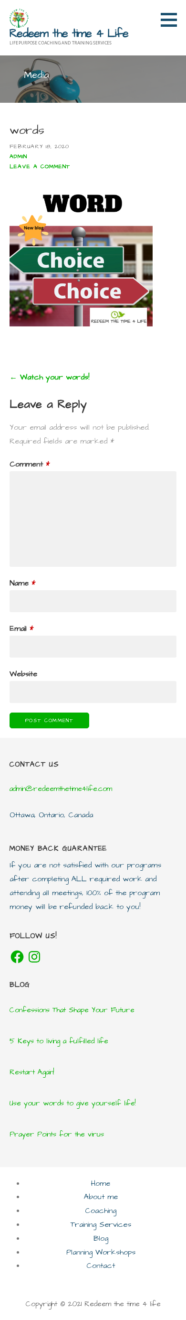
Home (100, 1183)
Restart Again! (32, 1072)
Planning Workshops (100, 1252)
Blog (100, 1238)
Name (22, 583)
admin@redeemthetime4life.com (61, 789)
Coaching (100, 1210)
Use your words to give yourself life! (72, 1103)
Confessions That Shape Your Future (72, 1010)
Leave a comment (40, 166)
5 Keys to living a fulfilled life (59, 1041)
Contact (100, 1265)
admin (18, 156)
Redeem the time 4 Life (69, 33)
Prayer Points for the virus (57, 1134)
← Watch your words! (49, 377)
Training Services (101, 1224)
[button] (172, 19)
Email (21, 628)
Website (23, 674)
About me (101, 1196)
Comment (30, 464)
